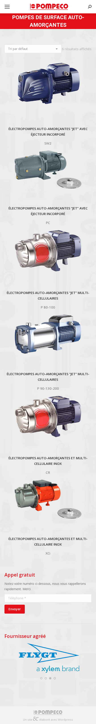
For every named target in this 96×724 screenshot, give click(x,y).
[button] (41, 678)
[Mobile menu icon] (7, 6)
